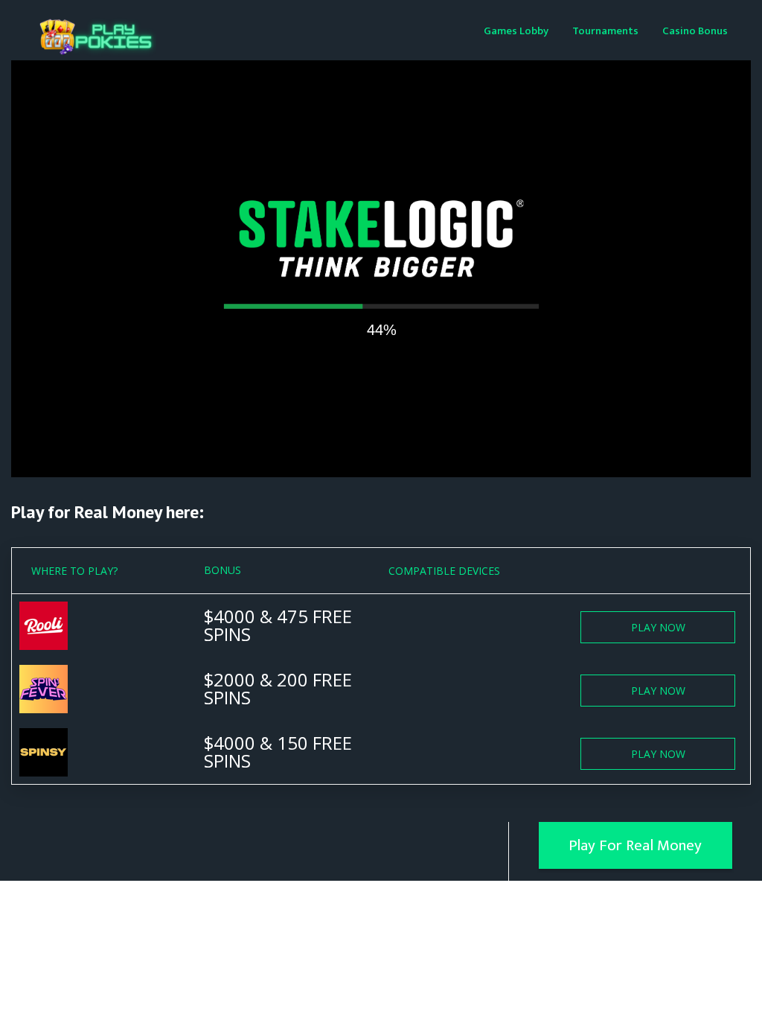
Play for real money (635, 845)
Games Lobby (516, 31)
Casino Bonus (695, 31)
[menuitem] (516, 30)
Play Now (658, 627)
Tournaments (605, 31)
